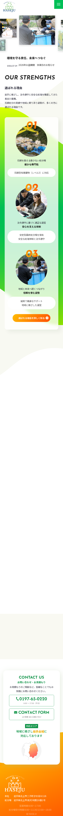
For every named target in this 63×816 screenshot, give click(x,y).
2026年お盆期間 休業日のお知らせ (36, 64)
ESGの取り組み (20, 624)
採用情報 (16, 648)
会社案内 (16, 636)
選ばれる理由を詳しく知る (31, 318)
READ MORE (29, 602)
